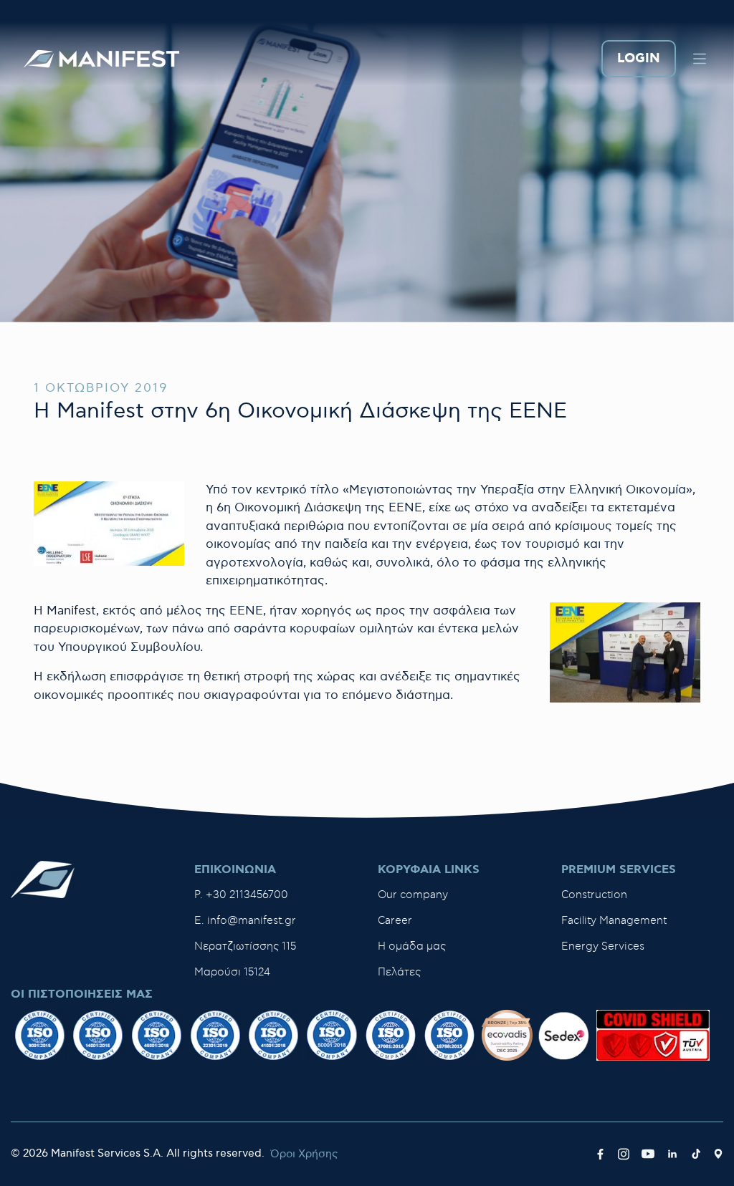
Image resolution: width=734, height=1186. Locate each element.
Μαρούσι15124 (232, 972)
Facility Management (614, 921)
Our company (413, 895)
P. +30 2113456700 (241, 895)
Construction (594, 895)
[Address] (718, 1154)
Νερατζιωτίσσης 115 (245, 946)
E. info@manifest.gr (245, 921)
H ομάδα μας (412, 946)
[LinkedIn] (672, 1154)
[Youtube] (648, 1154)
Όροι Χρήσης (304, 1154)
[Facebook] (600, 1154)
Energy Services (602, 946)
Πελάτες (399, 972)
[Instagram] (623, 1154)
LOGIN (638, 59)
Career (395, 921)
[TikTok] (696, 1154)
